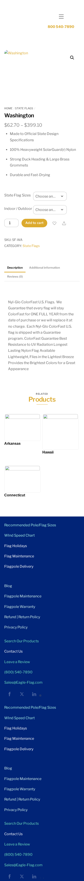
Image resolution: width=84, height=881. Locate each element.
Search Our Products (21, 641)
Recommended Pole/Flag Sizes (30, 525)
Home (8, 108)
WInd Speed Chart (19, 535)
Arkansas (12, 443)
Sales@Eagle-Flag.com (23, 682)
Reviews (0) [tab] (15, 276)
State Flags (24, 108)
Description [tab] (15, 267)
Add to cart (34, 223)
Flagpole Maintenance (22, 596)
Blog (8, 586)
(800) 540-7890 (18, 672)
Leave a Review (17, 662)
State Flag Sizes (17, 195)
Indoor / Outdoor (18, 209)
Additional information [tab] (44, 267)
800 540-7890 (61, 27)
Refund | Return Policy (22, 617)
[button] (72, 58)
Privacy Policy (16, 627)
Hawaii (48, 452)
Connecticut (14, 495)
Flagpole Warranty (19, 607)
